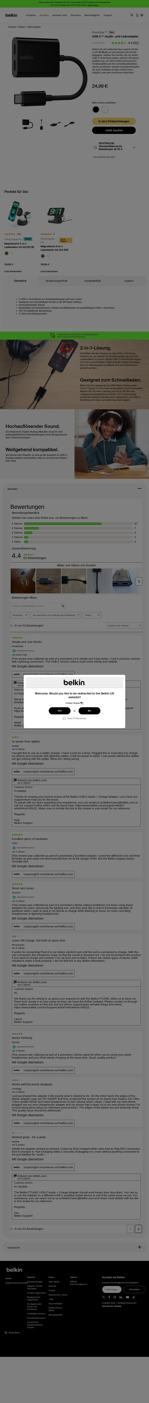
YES (60, 710)
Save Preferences (76, 718)
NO (89, 710)
